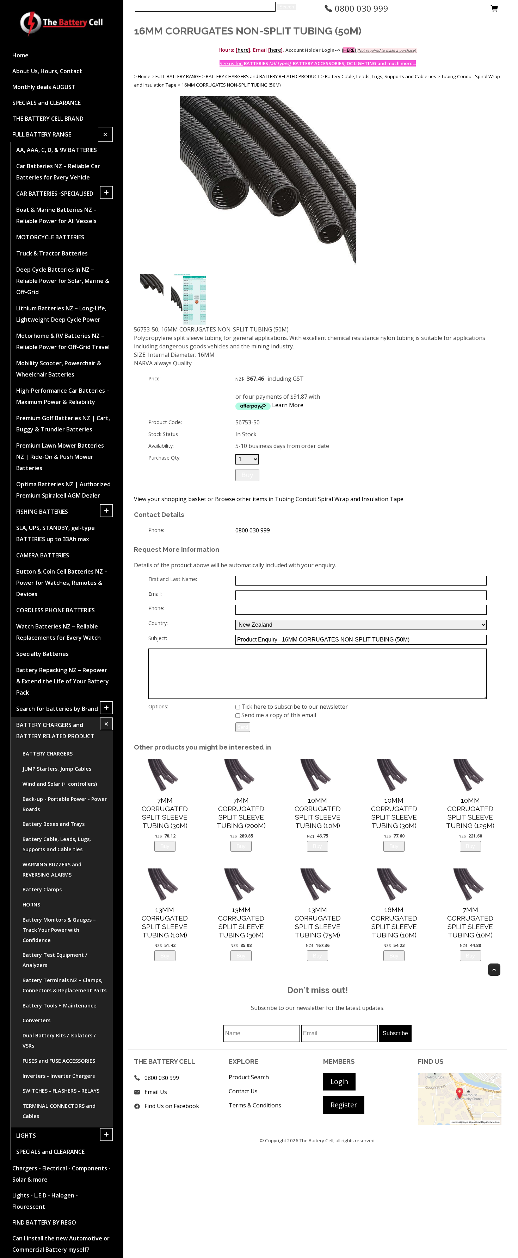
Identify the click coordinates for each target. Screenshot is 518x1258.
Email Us (155, 1092)
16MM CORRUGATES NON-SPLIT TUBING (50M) (231, 85)
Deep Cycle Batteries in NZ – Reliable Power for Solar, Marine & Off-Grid (62, 281)
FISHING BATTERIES (42, 512)
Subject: (157, 638)
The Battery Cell (316, 1140)
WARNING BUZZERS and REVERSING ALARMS (52, 869)
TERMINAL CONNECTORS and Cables (59, 1110)
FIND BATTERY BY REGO (44, 1222)
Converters (36, 1020)
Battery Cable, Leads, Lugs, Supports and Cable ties (57, 844)
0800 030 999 (360, 8)
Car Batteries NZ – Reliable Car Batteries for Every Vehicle (58, 171)
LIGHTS (26, 1135)
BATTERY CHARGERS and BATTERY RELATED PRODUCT (55, 730)
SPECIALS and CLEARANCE (46, 103)
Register (344, 1105)
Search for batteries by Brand (57, 709)
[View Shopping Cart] (494, 10)
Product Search (249, 1077)
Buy (247, 475)
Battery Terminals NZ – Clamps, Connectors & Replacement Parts (64, 985)
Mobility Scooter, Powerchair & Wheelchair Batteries (58, 368)
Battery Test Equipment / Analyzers (55, 960)
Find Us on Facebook (171, 1106)
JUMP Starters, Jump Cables (57, 768)
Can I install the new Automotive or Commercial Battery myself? (61, 1243)
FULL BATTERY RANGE (41, 134)
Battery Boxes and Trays (54, 824)
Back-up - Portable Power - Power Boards (65, 804)
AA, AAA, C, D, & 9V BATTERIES (56, 150)
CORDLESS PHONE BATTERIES (55, 610)
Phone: (156, 530)
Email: (155, 593)
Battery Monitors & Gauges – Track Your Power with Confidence (59, 929)
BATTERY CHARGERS (48, 753)
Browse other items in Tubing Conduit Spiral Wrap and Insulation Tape (309, 499)
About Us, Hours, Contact (47, 71)
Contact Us (243, 1091)
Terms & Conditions (255, 1105)
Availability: (161, 445)
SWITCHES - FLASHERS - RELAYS (61, 1090)
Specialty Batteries (42, 654)
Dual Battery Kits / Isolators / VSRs (59, 1040)
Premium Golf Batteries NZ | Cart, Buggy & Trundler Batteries (63, 423)
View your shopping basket (170, 499)
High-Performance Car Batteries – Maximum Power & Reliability (63, 396)
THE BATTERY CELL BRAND (48, 118)
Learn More (287, 405)
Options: (158, 706)
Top (494, 969)
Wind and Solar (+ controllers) (60, 783)
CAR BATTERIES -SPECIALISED (54, 193)
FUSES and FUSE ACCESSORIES (59, 1060)
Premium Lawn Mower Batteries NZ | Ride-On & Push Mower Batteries (60, 457)
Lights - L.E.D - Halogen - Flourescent (45, 1200)
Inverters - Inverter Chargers (59, 1076)
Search (286, 7)
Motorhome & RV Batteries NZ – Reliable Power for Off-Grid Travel (63, 341)
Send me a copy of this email (278, 715)
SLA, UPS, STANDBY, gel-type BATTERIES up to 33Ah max (55, 533)
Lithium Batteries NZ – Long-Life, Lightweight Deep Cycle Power (61, 313)
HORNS (31, 904)
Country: (158, 623)
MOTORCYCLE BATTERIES (50, 237)
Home (20, 55)
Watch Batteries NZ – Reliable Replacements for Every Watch (58, 631)
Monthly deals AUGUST (43, 87)
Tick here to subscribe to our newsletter (294, 706)
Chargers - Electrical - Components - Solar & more (61, 1173)
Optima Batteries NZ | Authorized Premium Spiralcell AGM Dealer (63, 489)
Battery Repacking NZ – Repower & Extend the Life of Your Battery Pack (62, 681)
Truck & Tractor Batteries (52, 253)
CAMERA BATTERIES (42, 555)
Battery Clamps (42, 889)
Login (339, 1081)
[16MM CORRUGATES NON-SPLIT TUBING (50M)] (268, 270)
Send (243, 727)
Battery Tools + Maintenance (60, 1005)
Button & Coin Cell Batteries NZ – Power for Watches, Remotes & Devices (61, 583)
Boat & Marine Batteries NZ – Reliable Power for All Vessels (56, 215)
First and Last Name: (172, 579)
